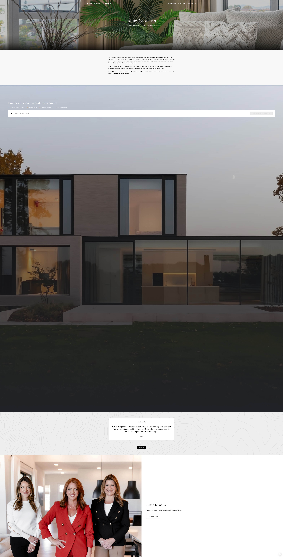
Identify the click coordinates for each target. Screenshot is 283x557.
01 (140, 442)
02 (142, 442)
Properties (106, 3)
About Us (97, 3)
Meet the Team (153, 516)
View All (141, 447)
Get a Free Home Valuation (261, 113)
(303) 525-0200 (191, 3)
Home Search (172, 3)
